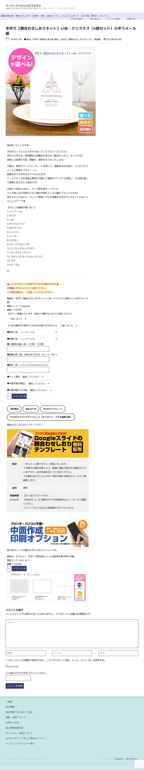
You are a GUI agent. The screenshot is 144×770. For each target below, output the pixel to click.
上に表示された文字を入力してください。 (27, 673)
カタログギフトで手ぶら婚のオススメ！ (26, 738)
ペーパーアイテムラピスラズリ (23, 5)
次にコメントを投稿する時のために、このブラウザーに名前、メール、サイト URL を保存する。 (57, 660)
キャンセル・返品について (19, 733)
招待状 (35, 15)
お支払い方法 (12, 722)
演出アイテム (53, 15)
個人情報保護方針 (15, 727)
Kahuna (118, 758)
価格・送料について (16, 717)
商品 (29, 39)
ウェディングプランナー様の (20, 743)
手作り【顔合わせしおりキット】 (77, 39)
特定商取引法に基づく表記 (19, 712)
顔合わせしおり (23, 15)
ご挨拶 (9, 701)
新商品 (98, 39)
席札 (43, 15)
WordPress (132, 758)
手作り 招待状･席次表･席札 (46, 39)
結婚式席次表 (7, 15)
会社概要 (10, 706)
